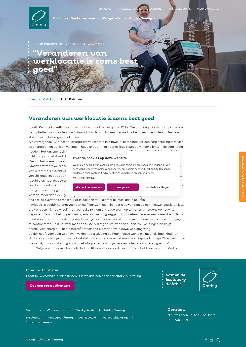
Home (32, 99)
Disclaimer (34, 317)
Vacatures (60, 18)
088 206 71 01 (178, 320)
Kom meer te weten (84, 177)
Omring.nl (104, 9)
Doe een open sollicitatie (50, 285)
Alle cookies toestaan (88, 187)
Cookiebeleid (87, 317)
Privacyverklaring (60, 317)
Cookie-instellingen (157, 187)
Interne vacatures (208, 9)
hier (106, 248)
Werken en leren (83, 18)
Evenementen (155, 9)
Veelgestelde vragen (116, 317)
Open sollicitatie (180, 9)
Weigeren (123, 187)
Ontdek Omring (141, 18)
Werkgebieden (112, 18)
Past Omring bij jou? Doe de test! (242, 177)
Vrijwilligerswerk (129, 9)
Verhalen (48, 99)
